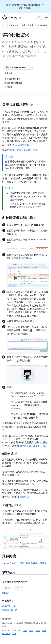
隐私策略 (5, 593)
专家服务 (6, 633)
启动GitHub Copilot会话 (32, 445)
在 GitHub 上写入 (16, 563)
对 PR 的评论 (43, 25)
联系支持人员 (11, 610)
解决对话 (8, 453)
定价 (44, 630)
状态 (38, 630)
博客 (14, 633)
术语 (25, 630)
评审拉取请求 (28, 25)
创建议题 (24, 496)
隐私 (31, 630)
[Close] (43, 4)
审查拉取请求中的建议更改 (23, 150)
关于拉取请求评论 (15, 105)
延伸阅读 (9, 556)
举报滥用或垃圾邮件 (36, 563)
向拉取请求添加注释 (17, 218)
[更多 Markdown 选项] (30, 67)
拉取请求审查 (22, 144)
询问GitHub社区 (12, 606)
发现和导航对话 (10, 505)
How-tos (14, 25)
